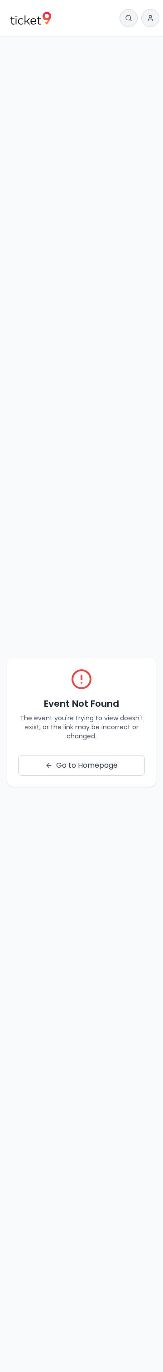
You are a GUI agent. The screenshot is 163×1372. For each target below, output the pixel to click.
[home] (31, 18)
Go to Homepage (87, 765)
